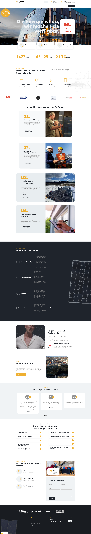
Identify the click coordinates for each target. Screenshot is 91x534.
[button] (73, 405)
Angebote (33, 525)
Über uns (55, 5)
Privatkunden (25, 5)
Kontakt (71, 5)
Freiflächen (40, 5)
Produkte (38, 520)
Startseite (19, 5)
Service (51, 5)
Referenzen (46, 5)
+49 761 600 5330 (56, 2)
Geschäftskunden (32, 5)
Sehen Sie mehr (21, 374)
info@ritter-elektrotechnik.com (69, 2)
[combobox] (4, 533)
